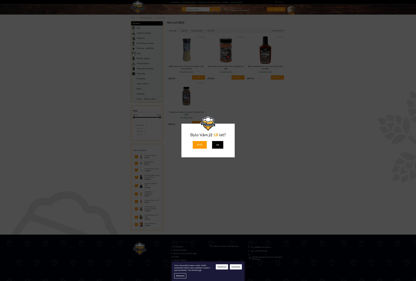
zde (200, 270)
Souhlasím (235, 267)
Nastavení (180, 276)
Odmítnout (221, 267)
